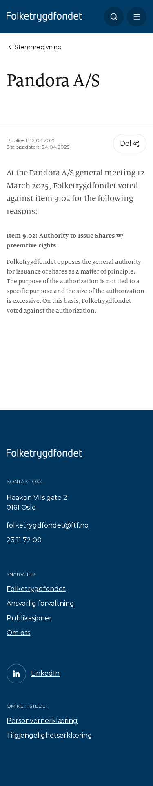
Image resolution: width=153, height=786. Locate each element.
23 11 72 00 (24, 540)
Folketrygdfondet (36, 589)
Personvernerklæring (42, 721)
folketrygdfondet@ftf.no (48, 525)
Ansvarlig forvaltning (40, 603)
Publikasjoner (29, 618)
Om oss (18, 633)
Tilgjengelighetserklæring (49, 735)
